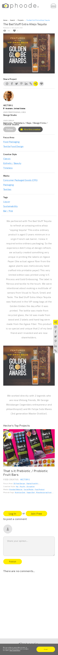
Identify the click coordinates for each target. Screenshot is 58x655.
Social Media (28, 489)
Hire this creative (31, 129)
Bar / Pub (8, 211)
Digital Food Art (32, 483)
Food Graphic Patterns (47, 483)
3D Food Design (19, 483)
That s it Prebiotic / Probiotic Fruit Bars (25, 472)
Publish (12, 561)
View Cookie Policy (15, 650)
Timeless (8, 168)
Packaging (8, 184)
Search (12, 20)
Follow (9, 129)
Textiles (7, 189)
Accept (46, 649)
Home (5, 20)
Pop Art (22, 486)
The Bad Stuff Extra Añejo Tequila (38, 20)
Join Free (36, 513)
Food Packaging (11, 141)
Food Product (39, 489)
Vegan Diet (31, 492)
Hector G (25, 479)
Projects (21, 20)
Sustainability (10, 206)
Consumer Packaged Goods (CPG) (20, 180)
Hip (17, 486)
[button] (51, 450)
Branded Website (15, 489)
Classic (7, 158)
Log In (12, 513)
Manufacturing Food (43, 492)
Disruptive (31, 486)
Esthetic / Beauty (12, 163)
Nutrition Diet (20, 492)
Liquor (6, 201)
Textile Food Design (13, 146)
